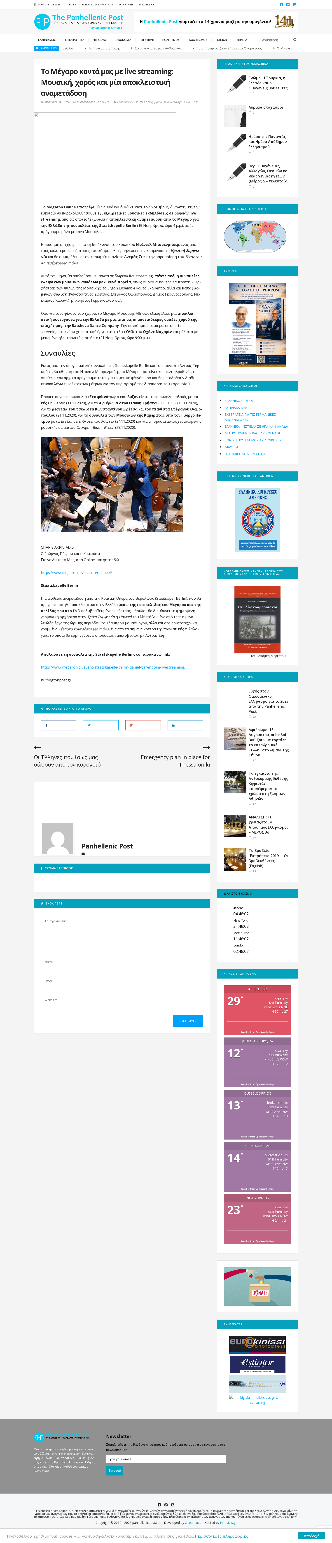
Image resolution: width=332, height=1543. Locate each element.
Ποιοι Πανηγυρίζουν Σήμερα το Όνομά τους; (197, 48)
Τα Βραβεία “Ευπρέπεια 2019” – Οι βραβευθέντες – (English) (268, 858)
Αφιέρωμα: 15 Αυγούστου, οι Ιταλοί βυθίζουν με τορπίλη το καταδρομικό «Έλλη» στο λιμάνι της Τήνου (269, 742)
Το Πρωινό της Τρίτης (72, 48)
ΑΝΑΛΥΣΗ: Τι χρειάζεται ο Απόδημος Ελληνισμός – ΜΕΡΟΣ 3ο (268, 825)
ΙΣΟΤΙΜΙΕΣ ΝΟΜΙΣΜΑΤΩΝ (245, 454)
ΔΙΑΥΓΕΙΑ (231, 447)
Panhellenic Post (127, 102)
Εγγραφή (114, 1470)
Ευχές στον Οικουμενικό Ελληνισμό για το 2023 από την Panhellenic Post (268, 701)
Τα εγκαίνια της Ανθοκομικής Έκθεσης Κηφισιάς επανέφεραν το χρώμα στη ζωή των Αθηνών (268, 786)
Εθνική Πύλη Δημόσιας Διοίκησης (253, 440)
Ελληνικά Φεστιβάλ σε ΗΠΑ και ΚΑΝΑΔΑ (256, 426)
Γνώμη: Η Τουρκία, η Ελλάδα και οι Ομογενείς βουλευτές (268, 83)
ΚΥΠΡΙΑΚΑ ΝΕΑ (236, 408)
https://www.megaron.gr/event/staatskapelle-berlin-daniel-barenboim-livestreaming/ (113, 667)
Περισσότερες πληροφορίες (221, 1536)
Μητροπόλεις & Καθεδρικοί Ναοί (252, 433)
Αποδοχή (311, 1535)
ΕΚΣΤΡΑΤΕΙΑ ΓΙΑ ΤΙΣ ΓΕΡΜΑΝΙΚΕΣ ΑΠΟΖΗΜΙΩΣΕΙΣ (250, 417)
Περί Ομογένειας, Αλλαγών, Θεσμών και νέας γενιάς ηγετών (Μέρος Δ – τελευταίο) (269, 173)
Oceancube (193, 1522)
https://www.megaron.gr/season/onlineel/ (76, 572)
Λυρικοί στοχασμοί (266, 107)
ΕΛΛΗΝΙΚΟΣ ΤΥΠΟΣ (239, 401)
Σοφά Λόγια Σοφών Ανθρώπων (126, 48)
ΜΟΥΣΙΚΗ (50, 102)
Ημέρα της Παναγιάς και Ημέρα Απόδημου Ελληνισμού (268, 141)
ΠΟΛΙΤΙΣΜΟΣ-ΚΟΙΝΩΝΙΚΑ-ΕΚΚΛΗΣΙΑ (85, 102)
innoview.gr (228, 1522)
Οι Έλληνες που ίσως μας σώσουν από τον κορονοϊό (67, 760)
